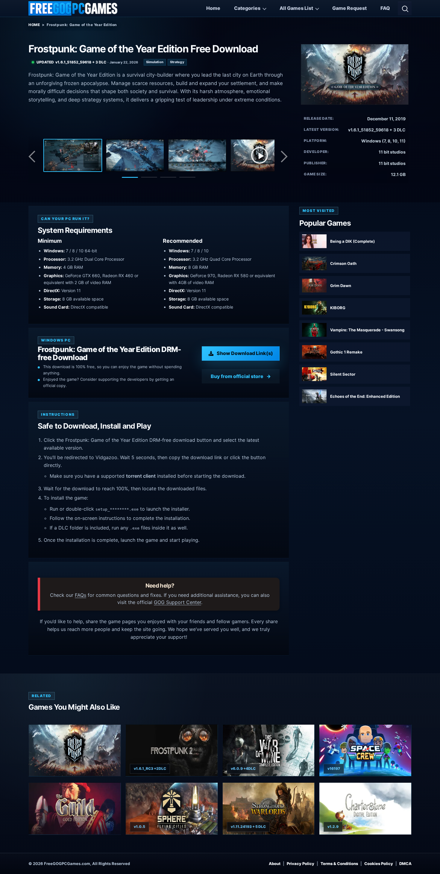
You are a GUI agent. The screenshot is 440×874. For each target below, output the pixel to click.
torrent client (141, 476)
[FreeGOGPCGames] (73, 8)
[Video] (259, 155)
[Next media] (284, 156)
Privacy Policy (300, 863)
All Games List (296, 8)
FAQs (80, 595)
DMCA (405, 863)
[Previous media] (33, 156)
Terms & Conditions (339, 863)
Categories (247, 8)
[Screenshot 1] (72, 155)
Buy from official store (237, 376)
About (274, 863)
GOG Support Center (177, 602)
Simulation (154, 62)
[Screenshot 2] (135, 155)
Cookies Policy (378, 863)
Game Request (349, 8)
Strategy (177, 62)
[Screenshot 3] (197, 155)
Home (213, 8)
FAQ (385, 8)
